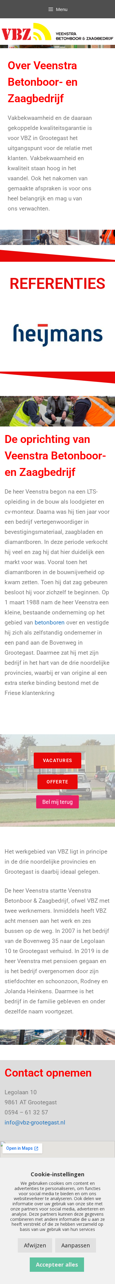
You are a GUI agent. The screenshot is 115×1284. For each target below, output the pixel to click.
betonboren (50, 622)
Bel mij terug (57, 802)
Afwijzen (35, 1245)
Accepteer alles (57, 1264)
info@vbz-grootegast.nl (35, 1122)
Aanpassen (75, 1245)
